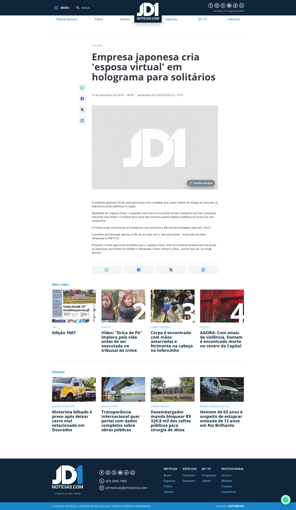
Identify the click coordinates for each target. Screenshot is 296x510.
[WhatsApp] (241, 5)
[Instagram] (216, 5)
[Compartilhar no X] (82, 109)
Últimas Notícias (66, 19)
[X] (223, 5)
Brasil (167, 475)
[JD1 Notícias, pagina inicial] (67, 477)
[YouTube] (229, 5)
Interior (125, 19)
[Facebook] (210, 5)
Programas (209, 475)
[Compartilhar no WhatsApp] (82, 88)
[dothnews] (236, 506)
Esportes (171, 19)
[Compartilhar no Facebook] (82, 99)
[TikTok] (235, 5)
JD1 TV (202, 19)
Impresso (189, 481)
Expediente (228, 492)
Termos (226, 475)
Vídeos (206, 481)
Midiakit (226, 481)
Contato (226, 486)
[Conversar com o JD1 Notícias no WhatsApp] (286, 500)
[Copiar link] (82, 120)
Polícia (99, 19)
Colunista (234, 19)
